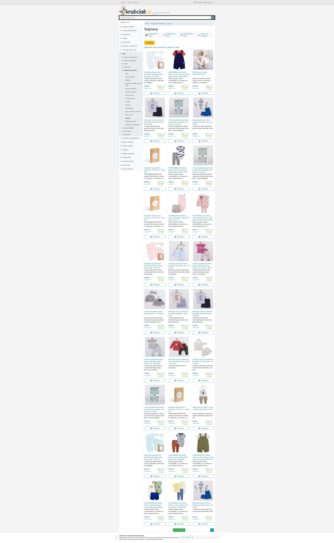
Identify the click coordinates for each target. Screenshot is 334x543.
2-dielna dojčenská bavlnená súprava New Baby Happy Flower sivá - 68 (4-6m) (153, 361)
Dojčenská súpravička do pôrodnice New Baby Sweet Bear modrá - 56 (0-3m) (153, 457)
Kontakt (123, 2)
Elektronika (126, 42)
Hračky (125, 38)
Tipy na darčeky (128, 169)
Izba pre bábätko (129, 128)
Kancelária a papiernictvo (131, 138)
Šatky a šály (128, 115)
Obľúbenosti (156, 47)
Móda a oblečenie (128, 153)
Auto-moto (126, 165)
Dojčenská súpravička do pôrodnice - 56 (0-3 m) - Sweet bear (178, 409)
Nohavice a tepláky (131, 88)
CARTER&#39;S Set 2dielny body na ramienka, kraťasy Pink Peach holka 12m (178, 218)
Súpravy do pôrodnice (204, 35)
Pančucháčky (129, 108)
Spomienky (127, 134)
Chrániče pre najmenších (132, 124)
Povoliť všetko (186, 537)
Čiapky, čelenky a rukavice (133, 111)
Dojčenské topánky (131, 92)
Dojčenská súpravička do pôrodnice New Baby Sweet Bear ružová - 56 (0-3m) (153, 266)
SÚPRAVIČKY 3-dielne (171, 35)
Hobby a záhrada (128, 27)
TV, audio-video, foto (130, 50)
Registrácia (209, 2)
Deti (124, 54)
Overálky (127, 101)
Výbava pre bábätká (130, 60)
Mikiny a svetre (129, 95)
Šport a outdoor (128, 142)
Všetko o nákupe (132, 2)
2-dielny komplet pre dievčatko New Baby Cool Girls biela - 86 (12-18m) (202, 361)
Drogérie (125, 150)
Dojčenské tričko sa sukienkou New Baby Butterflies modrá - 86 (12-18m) (154, 122)
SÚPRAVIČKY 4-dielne (188, 35)
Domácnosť (126, 34)
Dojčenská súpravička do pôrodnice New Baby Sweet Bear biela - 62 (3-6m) (153, 74)
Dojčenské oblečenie (130, 70)
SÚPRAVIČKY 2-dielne (153, 35)
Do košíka (155, 93)
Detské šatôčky (129, 77)
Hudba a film (127, 157)
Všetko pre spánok (130, 121)
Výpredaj (149, 43)
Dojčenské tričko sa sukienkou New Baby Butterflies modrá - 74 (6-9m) (202, 314)
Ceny (166, 47)
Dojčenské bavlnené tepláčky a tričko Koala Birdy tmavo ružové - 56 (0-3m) (179, 361)
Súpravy (127, 118)
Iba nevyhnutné (198, 537)
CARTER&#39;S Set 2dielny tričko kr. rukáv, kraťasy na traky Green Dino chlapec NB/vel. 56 (203, 457)
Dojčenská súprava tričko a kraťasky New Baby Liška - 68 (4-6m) (202, 505)
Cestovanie (127, 67)
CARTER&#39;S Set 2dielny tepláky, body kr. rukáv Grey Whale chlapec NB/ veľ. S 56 (177, 170)
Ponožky (127, 105)
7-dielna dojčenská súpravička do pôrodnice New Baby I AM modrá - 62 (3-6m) (154, 409)
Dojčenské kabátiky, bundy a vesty (133, 84)
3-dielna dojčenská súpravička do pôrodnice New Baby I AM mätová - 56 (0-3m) (202, 170)
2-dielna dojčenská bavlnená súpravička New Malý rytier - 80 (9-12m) (179, 266)
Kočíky (126, 63)
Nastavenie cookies (212, 537)
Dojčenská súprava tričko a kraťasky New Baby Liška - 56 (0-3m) (202, 122)
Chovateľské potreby (130, 30)
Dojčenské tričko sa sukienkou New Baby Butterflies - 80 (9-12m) (178, 314)
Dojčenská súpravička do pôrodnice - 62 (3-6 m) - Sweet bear (154, 170)
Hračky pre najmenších (130, 57)
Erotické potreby (128, 161)
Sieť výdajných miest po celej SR (160, 13)
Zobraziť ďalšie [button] (179, 530)
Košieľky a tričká (130, 98)
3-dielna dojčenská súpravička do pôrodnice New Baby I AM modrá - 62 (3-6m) (178, 122)
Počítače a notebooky (130, 46)
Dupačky (127, 80)
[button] (212, 530)
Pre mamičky (128, 131)
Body (126, 73)
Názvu (174, 47)
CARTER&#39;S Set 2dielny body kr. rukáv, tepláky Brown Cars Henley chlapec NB (178, 457)
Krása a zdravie (128, 146)
